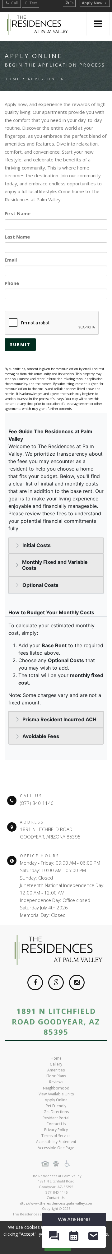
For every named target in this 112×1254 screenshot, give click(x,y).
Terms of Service (56, 1135)
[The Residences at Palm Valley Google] (56, 982)
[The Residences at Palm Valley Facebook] (35, 982)
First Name (17, 213)
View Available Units (56, 1094)
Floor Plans (56, 1076)
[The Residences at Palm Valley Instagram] (77, 982)
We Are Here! (74, 1219)
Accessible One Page (56, 1147)
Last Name (17, 237)
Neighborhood (56, 1088)
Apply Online (56, 1100)
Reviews (56, 1081)
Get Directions (56, 1111)
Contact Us (56, 1123)
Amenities (56, 1070)
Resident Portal (56, 1118)
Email (11, 260)
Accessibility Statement (56, 1141)
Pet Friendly (56, 1105)
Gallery (56, 1064)
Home (13, 79)
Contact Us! (56, 1197)
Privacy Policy (56, 1129)
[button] (54, 1237)
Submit (20, 344)
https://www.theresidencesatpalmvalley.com (56, 1203)
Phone (12, 283)
